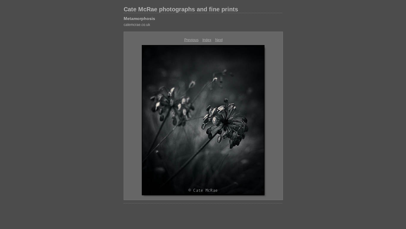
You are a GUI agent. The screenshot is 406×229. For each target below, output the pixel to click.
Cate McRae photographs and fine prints (181, 9)
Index (206, 40)
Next (219, 40)
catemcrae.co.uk (137, 25)
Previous (191, 40)
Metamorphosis (139, 18)
